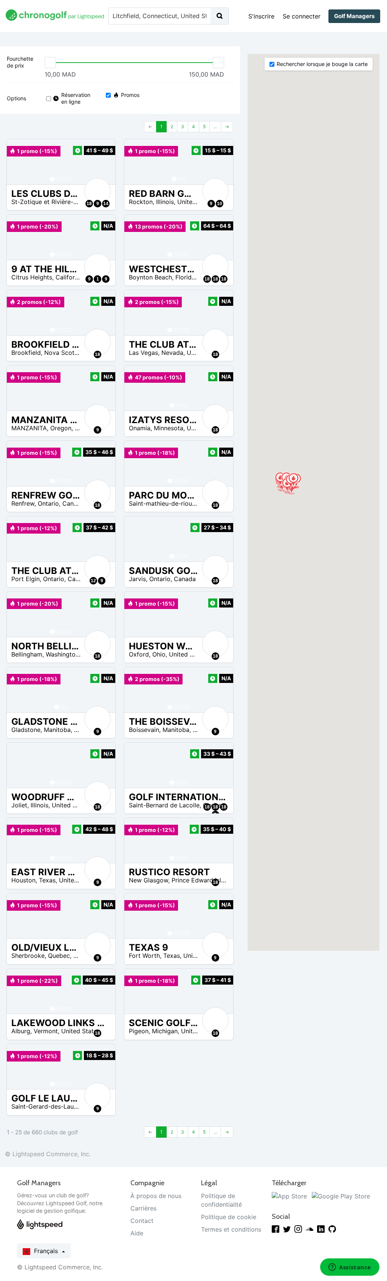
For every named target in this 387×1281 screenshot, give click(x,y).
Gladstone (25, 729)
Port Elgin (25, 579)
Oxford (139, 654)
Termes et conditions (231, 1229)
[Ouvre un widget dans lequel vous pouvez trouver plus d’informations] (349, 1267)
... (215, 126)
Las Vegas (143, 352)
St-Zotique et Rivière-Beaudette (56, 202)
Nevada (172, 352)
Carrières (143, 1208)
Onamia (139, 428)
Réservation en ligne (75, 98)
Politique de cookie (228, 1217)
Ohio (159, 654)
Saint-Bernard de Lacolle (164, 805)
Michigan (165, 1031)
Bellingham (26, 654)
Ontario (48, 503)
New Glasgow (148, 880)
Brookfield (26, 352)
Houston (23, 880)
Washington (62, 654)
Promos (130, 95)
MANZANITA (29, 428)
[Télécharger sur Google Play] (341, 1196)
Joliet (19, 805)
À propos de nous (155, 1196)
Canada (73, 503)
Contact (141, 1220)
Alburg (20, 1031)
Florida (185, 277)
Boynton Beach (150, 277)
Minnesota (168, 428)
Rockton (141, 202)
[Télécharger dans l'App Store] (289, 1196)
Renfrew (22, 503)
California (69, 277)
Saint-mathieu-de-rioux (162, 503)
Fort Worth (144, 955)
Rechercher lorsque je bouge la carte (322, 64)
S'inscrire (261, 16)
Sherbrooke (28, 955)
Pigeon (139, 1031)
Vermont (46, 1031)
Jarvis (137, 579)
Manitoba (57, 729)
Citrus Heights (31, 277)
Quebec (59, 955)
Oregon (60, 428)
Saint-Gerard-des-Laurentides (54, 1106)
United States (196, 202)
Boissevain (144, 729)
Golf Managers (354, 16)
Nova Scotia (61, 352)
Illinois (165, 202)
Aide (136, 1233)
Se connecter (301, 16)
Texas (47, 880)
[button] (20, 161)
